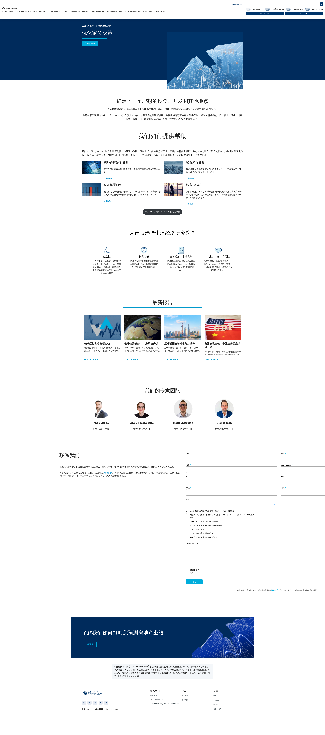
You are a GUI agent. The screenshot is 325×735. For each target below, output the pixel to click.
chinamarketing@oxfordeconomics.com (167, 703)
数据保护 (216, 704)
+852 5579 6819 (160, 700)
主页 (84, 25)
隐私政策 (108, 472)
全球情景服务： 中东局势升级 (141, 343)
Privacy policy (236, 5)
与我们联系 (90, 43)
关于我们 (185, 695)
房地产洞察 (92, 25)
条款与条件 (217, 709)
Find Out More (92, 359)
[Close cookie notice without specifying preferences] (321, 4)
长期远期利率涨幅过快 (97, 343)
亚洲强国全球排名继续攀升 (179, 343)
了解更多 (108, 178)
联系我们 (153, 695)
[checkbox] (248, 9)
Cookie (216, 700)
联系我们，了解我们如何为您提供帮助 (162, 211)
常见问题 (185, 700)
